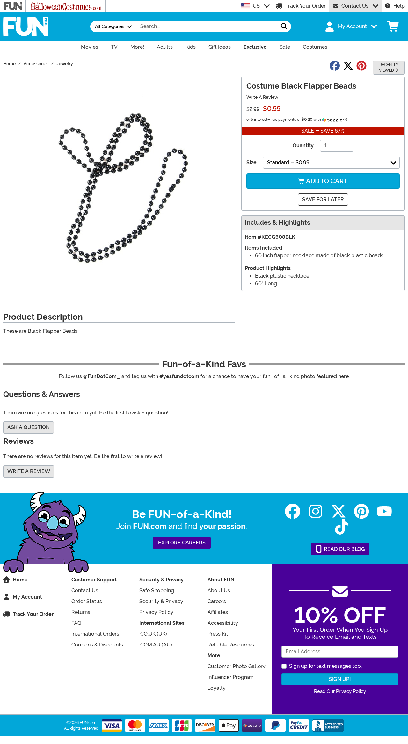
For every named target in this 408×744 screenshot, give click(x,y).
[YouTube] (384, 511)
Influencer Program (231, 677)
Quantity (303, 145)
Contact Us (354, 6)
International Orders (95, 634)
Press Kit (218, 634)
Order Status (86, 601)
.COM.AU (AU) (155, 645)
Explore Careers (182, 543)
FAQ (76, 623)
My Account (27, 597)
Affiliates (218, 612)
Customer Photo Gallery (237, 666)
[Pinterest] (361, 511)
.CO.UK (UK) (153, 634)
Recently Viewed (388, 67)
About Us (219, 590)
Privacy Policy (156, 612)
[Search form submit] (284, 26)
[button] (350, 26)
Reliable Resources (231, 645)
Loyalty (217, 688)
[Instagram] (315, 511)
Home (20, 580)
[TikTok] (341, 527)
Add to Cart (326, 181)
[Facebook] (292, 511)
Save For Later (323, 199)
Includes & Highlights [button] (277, 222)
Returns (80, 612)
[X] (338, 511)
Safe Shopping (156, 590)
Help (399, 6)
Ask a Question (28, 427)
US (256, 6)
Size (251, 162)
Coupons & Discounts (97, 645)
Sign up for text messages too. (325, 666)
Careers (217, 601)
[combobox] (206, 26)
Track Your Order (305, 6)
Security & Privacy (161, 601)
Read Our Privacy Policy (340, 691)
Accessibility (223, 623)
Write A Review (262, 97)
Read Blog (344, 549)
